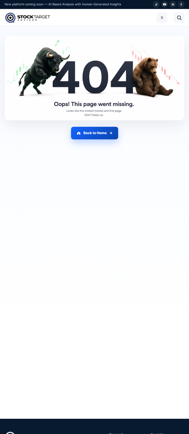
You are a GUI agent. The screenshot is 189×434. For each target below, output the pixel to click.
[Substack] (173, 4)
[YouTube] (164, 4)
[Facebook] (181, 4)
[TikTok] (156, 4)
